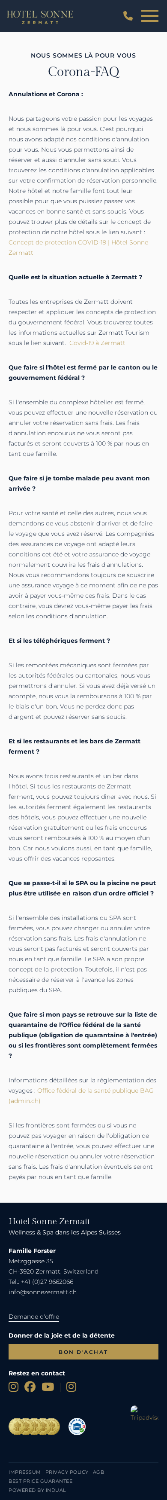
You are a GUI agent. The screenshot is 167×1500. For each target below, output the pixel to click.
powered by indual (37, 1490)
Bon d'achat (83, 1352)
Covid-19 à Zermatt (97, 343)
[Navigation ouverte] (149, 16)
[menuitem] (25, 1472)
